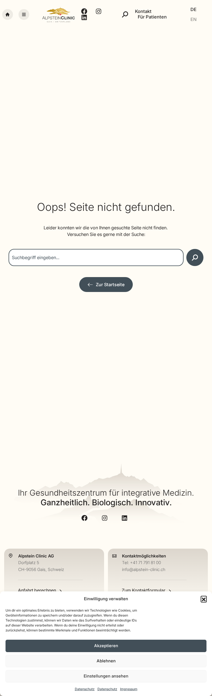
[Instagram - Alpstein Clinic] (99, 11)
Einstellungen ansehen (106, 676)
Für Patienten (152, 17)
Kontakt (143, 11)
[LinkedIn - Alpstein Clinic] (84, 17)
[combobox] (96, 257)
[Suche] (125, 14)
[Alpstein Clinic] (58, 14)
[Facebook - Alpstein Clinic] (84, 11)
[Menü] (23, 14)
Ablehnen (106, 660)
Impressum (128, 689)
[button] (203, 599)
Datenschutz (85, 689)
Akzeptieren (106, 645)
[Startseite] (7, 14)
